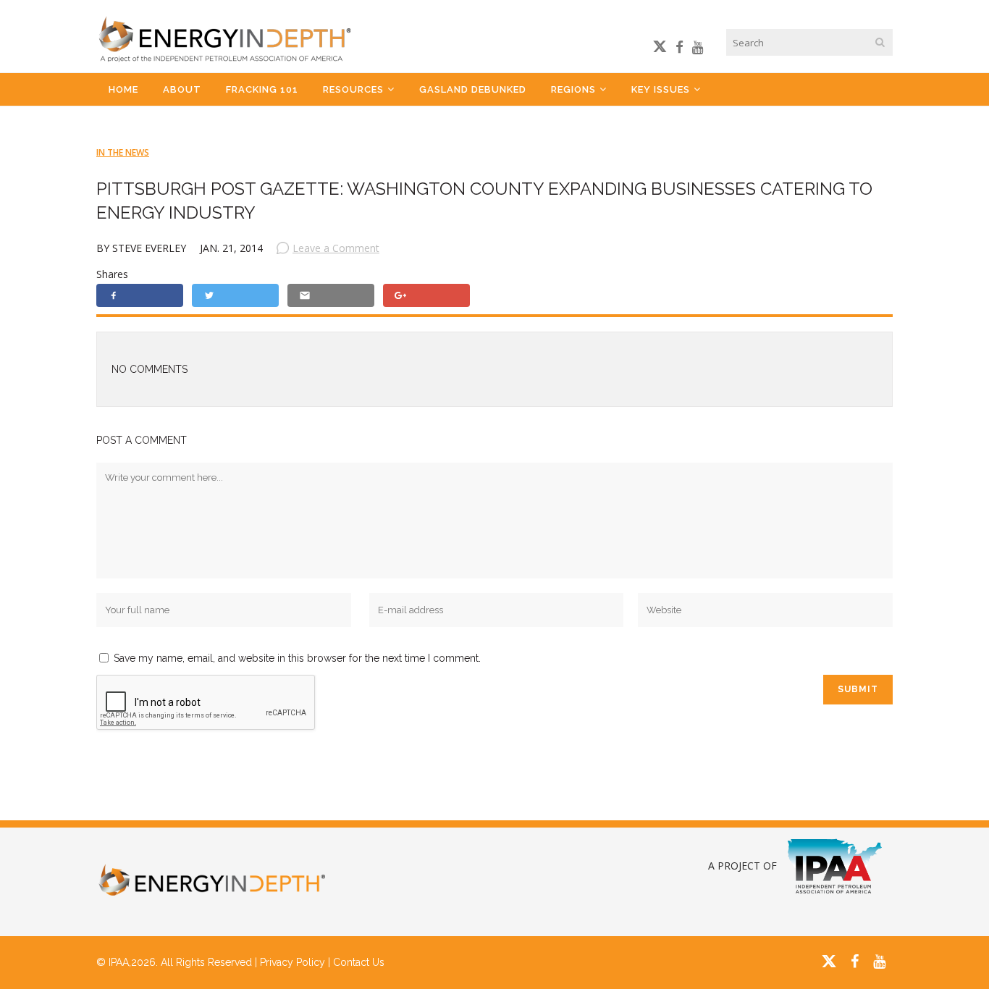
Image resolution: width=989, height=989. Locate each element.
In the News (122, 152)
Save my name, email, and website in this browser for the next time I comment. (297, 658)
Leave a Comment (336, 248)
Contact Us (358, 962)
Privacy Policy (292, 962)
